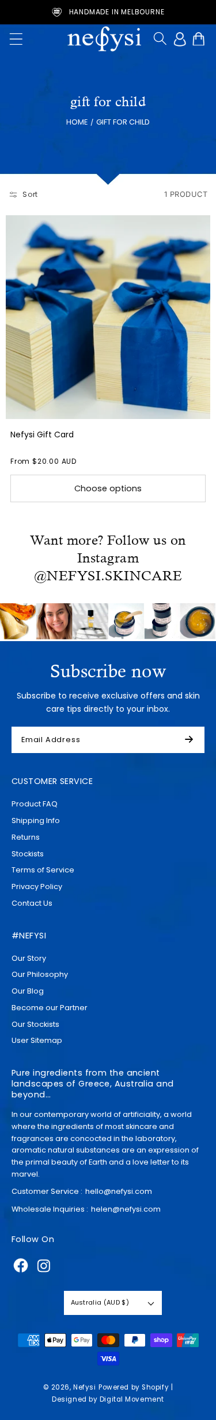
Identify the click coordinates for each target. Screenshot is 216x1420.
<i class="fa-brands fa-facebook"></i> (21, 1266)
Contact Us (32, 903)
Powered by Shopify (133, 1387)
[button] (16, 39)
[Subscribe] (194, 740)
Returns (26, 837)
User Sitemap (37, 1040)
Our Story (29, 958)
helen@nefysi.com (126, 1209)
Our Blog (28, 991)
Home (77, 121)
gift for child (123, 121)
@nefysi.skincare (108, 576)
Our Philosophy (40, 974)
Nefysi (84, 1387)
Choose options (108, 488)
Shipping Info (36, 820)
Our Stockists (35, 1024)
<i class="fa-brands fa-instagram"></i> (44, 1266)
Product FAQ (35, 804)
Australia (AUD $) (100, 1302)
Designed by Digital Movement (108, 1399)
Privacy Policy (37, 886)
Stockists (28, 854)
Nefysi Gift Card (42, 434)
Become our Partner (50, 1007)
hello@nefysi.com (118, 1191)
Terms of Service (43, 870)
